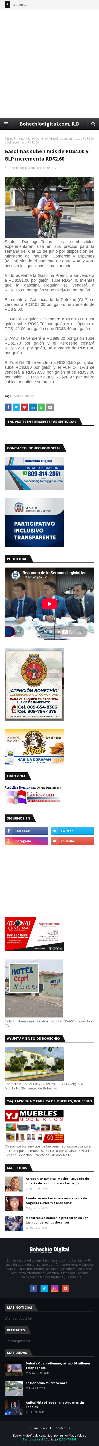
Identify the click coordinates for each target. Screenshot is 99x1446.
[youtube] (72, 841)
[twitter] (72, 831)
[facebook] (26, 831)
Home (34, 1428)
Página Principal (15, 139)
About (47, 1428)
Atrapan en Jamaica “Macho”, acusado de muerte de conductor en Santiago (57, 1181)
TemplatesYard (33, 1439)
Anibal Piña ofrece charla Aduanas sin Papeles (55, 1404)
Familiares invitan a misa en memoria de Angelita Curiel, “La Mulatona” (56, 1200)
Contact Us (63, 1428)
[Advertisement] (49, 63)
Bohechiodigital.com (21, 168)
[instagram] (26, 841)
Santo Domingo (38, 139)
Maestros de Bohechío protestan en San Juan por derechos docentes (57, 1220)
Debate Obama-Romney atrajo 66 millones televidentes (58, 1365)
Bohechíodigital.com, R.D (49, 124)
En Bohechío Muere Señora (46, 1383)
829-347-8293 (67, 1439)
